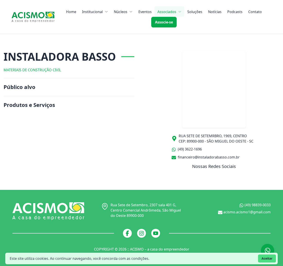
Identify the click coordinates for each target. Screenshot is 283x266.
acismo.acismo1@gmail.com (246, 212)
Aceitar (267, 258)
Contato (255, 11)
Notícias (215, 11)
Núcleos (120, 11)
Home (71, 11)
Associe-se (164, 22)
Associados (166, 11)
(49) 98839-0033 (257, 204)
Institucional (92, 11)
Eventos (145, 11)
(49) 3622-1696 (189, 149)
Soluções (194, 11)
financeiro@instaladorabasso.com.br (208, 157)
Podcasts (235, 11)
